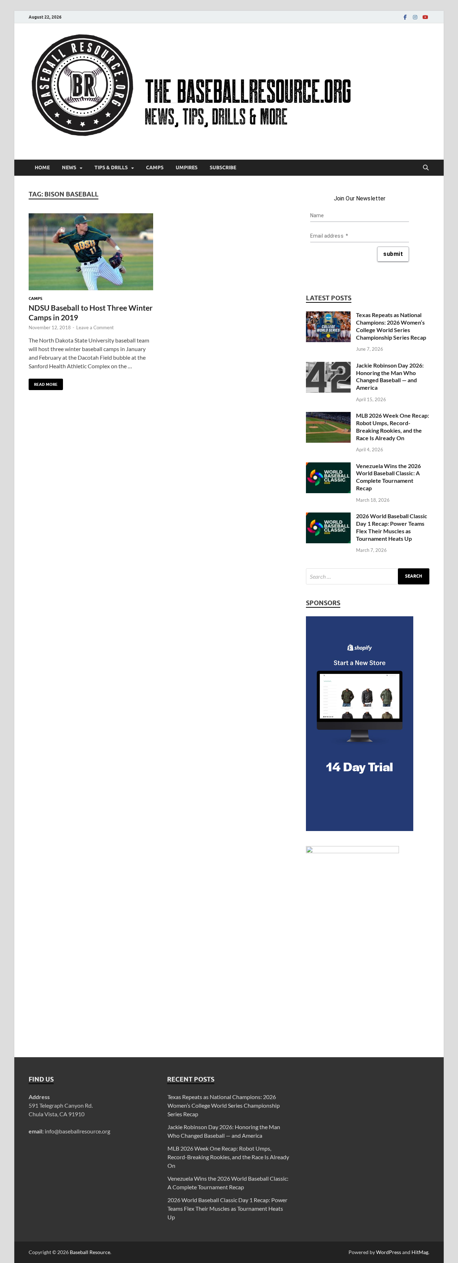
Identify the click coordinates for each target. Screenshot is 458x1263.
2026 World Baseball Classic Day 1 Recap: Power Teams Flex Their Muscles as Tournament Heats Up (391, 527)
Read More (43, 383)
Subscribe (223, 167)
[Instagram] (415, 17)
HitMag (419, 1252)
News (69, 167)
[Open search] (425, 168)
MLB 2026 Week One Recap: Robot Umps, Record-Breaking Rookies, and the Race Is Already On (392, 426)
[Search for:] (367, 576)
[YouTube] (425, 17)
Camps (155, 167)
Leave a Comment (95, 327)
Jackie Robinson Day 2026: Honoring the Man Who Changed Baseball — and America (390, 376)
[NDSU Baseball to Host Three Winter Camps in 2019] (91, 251)
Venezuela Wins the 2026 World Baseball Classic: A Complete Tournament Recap (388, 476)
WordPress (388, 1252)
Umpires (187, 167)
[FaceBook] (405, 17)
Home (42, 167)
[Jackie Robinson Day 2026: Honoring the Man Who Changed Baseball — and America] (328, 366)
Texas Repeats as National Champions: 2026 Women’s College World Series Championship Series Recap (391, 325)
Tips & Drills (111, 167)
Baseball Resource (90, 1252)
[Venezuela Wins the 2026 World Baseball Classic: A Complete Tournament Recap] (328, 466)
